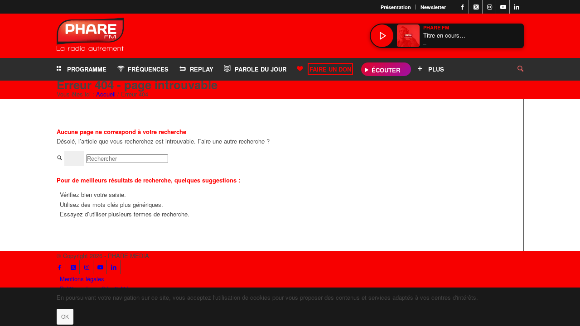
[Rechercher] (513, 69)
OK (65, 316)
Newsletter (433, 7)
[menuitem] (396, 7)
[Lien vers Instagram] (489, 7)
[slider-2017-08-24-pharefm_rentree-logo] (90, 36)
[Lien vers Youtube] (503, 7)
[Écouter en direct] (382, 35)
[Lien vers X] (476, 7)
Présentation (396, 7)
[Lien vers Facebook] (462, 7)
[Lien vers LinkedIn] (516, 7)
